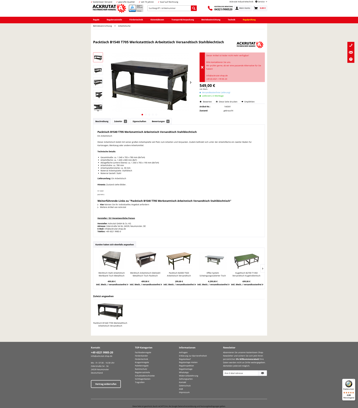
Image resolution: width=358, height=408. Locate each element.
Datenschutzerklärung (187, 406)
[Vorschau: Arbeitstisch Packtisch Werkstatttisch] (98, 57)
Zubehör (120, 121)
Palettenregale (142, 365)
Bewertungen (160, 121)
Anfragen (183, 352)
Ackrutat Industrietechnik (241, 1)
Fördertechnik (141, 359)
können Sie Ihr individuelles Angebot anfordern (124, 204)
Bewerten (207, 101)
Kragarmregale (142, 362)
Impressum (184, 392)
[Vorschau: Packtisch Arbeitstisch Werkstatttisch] (98, 82)
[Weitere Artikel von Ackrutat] (250, 45)
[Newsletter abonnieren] (262, 373)
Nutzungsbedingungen (210, 406)
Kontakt (182, 382)
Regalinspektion (186, 365)
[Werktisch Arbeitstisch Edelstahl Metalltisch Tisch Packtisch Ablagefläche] (145, 260)
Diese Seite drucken (228, 101)
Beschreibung (101, 121)
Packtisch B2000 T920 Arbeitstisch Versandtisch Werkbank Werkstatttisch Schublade (179, 274)
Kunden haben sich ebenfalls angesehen (114, 244)
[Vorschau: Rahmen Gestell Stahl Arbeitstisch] (98, 95)
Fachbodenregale (143, 352)
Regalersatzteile (142, 372)
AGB (181, 389)
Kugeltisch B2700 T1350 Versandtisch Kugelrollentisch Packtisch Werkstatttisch (246, 274)
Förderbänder (141, 355)
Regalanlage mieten (188, 362)
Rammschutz (141, 369)
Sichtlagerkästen (142, 379)
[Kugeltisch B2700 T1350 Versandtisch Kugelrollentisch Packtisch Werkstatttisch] (246, 260)
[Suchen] (194, 8)
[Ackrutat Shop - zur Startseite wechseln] (109, 9)
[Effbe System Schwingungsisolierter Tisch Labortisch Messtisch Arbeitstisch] (212, 260)
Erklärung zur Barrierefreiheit (193, 355)
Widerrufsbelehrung (188, 375)
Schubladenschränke (145, 375)
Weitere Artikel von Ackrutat (112, 207)
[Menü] (353, 380)
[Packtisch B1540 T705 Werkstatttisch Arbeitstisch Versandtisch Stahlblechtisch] (110, 310)
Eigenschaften (139, 121)
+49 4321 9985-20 (102, 352)
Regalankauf (185, 359)
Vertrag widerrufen (105, 384)
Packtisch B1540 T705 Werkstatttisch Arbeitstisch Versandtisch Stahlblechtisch (110, 324)
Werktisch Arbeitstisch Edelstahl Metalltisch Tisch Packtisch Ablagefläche (145, 274)
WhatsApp (184, 372)
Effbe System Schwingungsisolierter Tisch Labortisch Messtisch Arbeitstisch (213, 274)
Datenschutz (185, 385)
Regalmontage (185, 369)
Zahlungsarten (186, 379)
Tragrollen (140, 382)
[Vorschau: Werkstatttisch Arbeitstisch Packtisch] (98, 70)
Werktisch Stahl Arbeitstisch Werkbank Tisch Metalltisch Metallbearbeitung (111, 274)
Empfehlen (249, 101)
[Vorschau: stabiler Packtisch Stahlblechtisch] (98, 107)
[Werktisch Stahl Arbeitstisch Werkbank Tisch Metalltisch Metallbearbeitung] (111, 260)
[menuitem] (172, 8)
